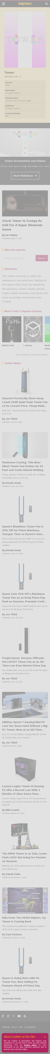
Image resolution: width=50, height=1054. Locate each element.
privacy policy (30, 1045)
